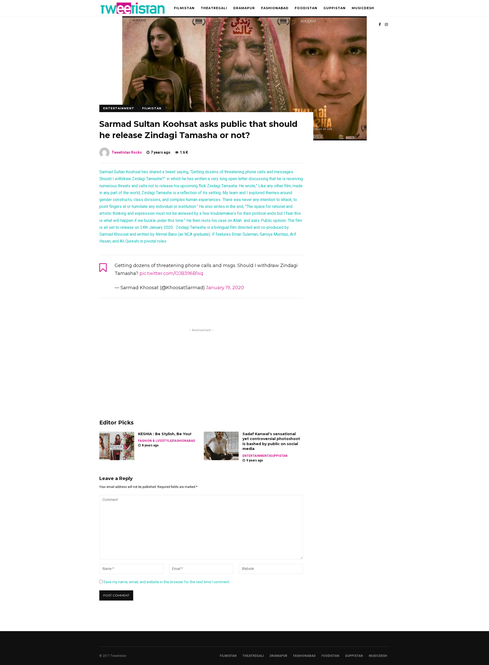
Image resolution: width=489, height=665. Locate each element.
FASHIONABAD (275, 8)
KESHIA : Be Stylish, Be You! (164, 434)
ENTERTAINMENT (118, 108)
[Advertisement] (201, 368)
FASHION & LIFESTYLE (155, 441)
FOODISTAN (306, 8)
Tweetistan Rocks (127, 152)
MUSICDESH (363, 8)
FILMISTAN (184, 8)
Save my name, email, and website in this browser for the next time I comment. (166, 582)
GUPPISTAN (334, 8)
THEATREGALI (214, 8)
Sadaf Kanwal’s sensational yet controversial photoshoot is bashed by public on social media (271, 441)
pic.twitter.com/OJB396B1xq (171, 273)
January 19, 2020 (225, 287)
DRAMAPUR (244, 8)
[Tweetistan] (132, 15)
